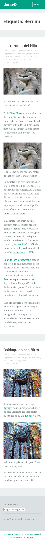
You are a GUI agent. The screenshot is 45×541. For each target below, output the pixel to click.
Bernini (22, 53)
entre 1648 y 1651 (24, 244)
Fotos (32, 50)
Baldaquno (24, 357)
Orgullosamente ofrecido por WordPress (22, 534)
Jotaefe (10, 4)
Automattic (30, 537)
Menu (37, 4)
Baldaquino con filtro (21, 350)
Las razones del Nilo (20, 46)
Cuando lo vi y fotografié (17, 259)
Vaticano (9, 360)
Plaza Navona (12, 59)
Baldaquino (27, 415)
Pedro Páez (30, 56)
